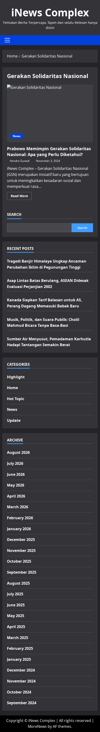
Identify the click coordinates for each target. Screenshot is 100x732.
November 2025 (21, 550)
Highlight (16, 377)
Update (13, 420)
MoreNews (37, 726)
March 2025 (17, 637)
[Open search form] (96, 40)
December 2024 (21, 670)
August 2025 (18, 583)
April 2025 (16, 626)
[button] (7, 40)
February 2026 (20, 517)
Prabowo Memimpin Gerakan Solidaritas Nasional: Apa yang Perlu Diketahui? (50, 113)
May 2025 (15, 615)
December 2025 (21, 539)
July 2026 (15, 463)
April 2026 (16, 496)
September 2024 (21, 702)
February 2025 (20, 648)
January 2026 (19, 528)
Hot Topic (15, 398)
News (16, 136)
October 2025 (19, 561)
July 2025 (15, 594)
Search (14, 214)
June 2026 (16, 474)
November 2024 (21, 681)
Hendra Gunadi (20, 161)
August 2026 (18, 452)
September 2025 (21, 572)
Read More (21, 196)
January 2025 (19, 659)
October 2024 (19, 692)
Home (12, 387)
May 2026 (15, 485)
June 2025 (16, 605)
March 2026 (17, 506)
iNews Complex (50, 12)
